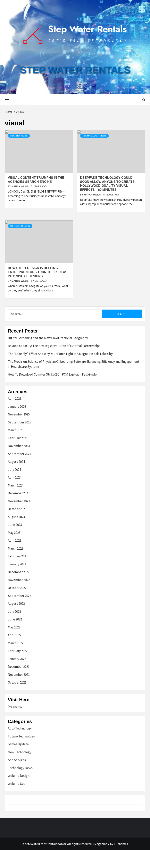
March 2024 (15, 485)
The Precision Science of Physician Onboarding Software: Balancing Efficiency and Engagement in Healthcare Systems (73, 364)
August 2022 (16, 603)
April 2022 (14, 635)
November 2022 (19, 580)
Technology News (94, 135)
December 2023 (18, 493)
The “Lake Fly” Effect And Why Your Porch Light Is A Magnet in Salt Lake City (60, 354)
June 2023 (15, 525)
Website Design (20, 226)
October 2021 (17, 682)
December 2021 (18, 666)
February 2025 (18, 438)
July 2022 (14, 611)
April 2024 (14, 477)
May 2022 (14, 627)
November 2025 (19, 414)
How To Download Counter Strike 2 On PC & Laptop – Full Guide (52, 374)
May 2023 (14, 533)
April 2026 (14, 398)
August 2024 (16, 461)
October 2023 (17, 509)
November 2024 (19, 446)
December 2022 (18, 572)
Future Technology (21, 736)
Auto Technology (20, 728)
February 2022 (18, 651)
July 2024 (14, 469)
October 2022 (17, 588)
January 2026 (17, 406)
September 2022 (19, 596)
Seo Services (19, 135)
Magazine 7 (101, 844)
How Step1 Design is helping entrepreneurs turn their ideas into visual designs (37, 272)
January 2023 (17, 564)
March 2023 (15, 548)
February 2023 (18, 556)
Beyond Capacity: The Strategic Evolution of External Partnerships (54, 346)
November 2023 (19, 501)
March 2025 (15, 430)
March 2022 (15, 643)
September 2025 (19, 422)
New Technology (19, 752)
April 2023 (14, 540)
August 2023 (16, 517)
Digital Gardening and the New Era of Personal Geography (48, 338)
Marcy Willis (20, 186)
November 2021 (19, 674)
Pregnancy (15, 706)
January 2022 (17, 659)
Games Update (18, 744)
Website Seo (16, 783)
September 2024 (19, 454)
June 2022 (15, 619)
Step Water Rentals (75, 69)
